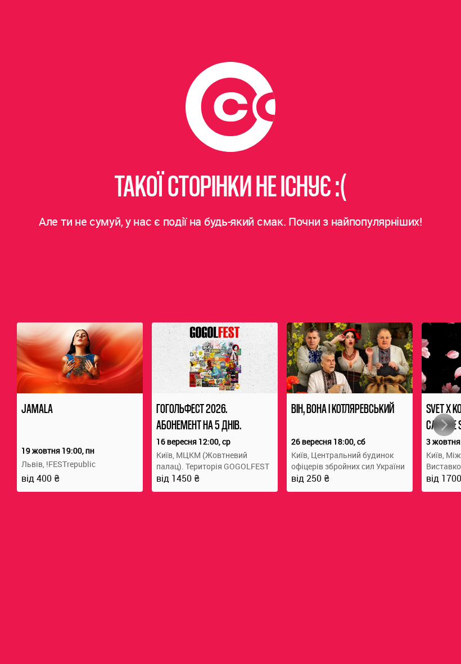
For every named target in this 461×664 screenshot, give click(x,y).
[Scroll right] (444, 425)
